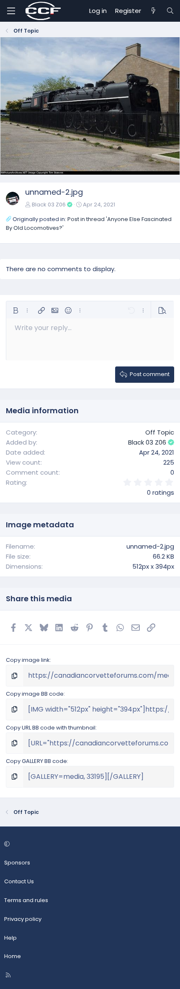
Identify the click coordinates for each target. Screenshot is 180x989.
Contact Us (19, 881)
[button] (15, 310)
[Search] (170, 11)
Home (12, 956)
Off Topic (159, 432)
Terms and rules (26, 900)
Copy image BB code (35, 694)
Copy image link (28, 660)
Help (10, 938)
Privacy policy (22, 919)
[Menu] (11, 10)
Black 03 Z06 (49, 204)
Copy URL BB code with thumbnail (50, 728)
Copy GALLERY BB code (36, 761)
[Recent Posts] (153, 11)
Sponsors (17, 863)
